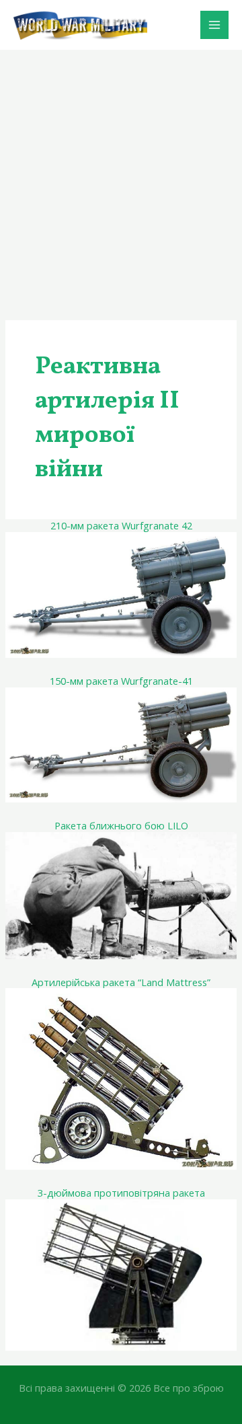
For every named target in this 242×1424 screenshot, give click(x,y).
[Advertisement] (121, 178)
